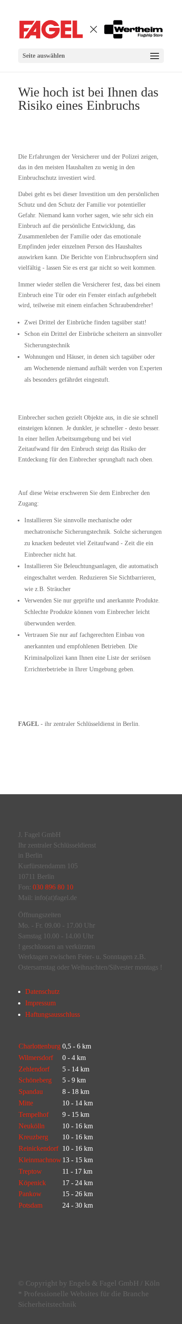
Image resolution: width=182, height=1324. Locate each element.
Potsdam (30, 1205)
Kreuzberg (33, 1137)
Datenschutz (42, 991)
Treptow (30, 1171)
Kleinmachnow (40, 1160)
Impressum (40, 1003)
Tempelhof (34, 1114)
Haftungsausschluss (52, 1014)
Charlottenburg (40, 1046)
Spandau (31, 1091)
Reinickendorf (38, 1148)
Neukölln (32, 1126)
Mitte (26, 1103)
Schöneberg (35, 1080)
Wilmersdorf (36, 1057)
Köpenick (32, 1182)
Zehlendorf (34, 1069)
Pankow (30, 1194)
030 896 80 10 (53, 887)
